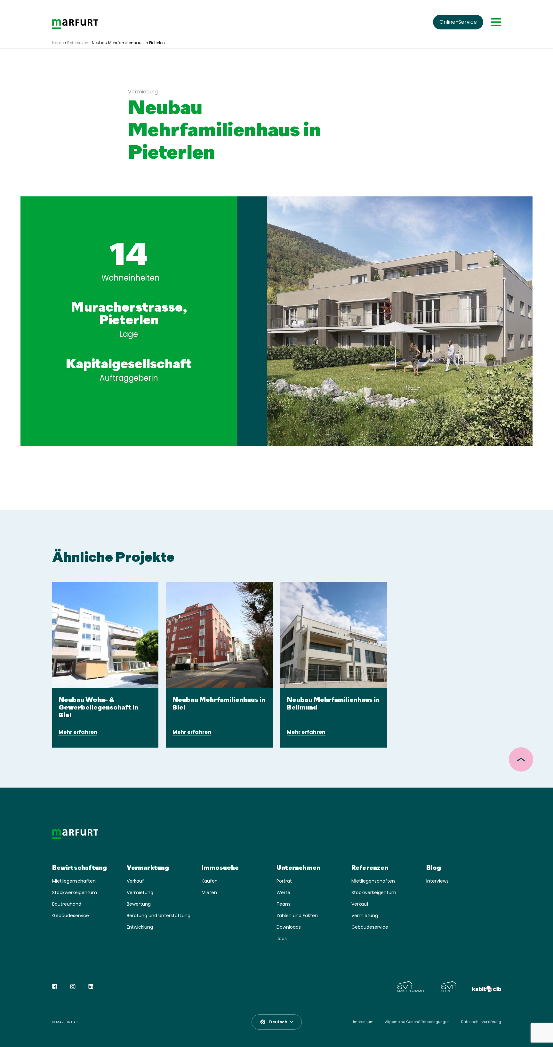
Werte (283, 892)
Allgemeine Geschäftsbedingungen (417, 1022)
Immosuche (220, 868)
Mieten (209, 892)
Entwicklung (140, 927)
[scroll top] (521, 759)
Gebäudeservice (70, 915)
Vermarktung (148, 868)
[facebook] (54, 986)
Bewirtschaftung (79, 868)
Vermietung (140, 892)
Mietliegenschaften (74, 881)
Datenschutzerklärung (481, 1022)
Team (283, 904)
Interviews (437, 881)
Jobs (281, 938)
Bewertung (139, 904)
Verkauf (135, 881)
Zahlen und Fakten (297, 915)
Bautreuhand (66, 904)
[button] (277, 1022)
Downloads (288, 927)
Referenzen (370, 868)
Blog (433, 868)
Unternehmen (298, 868)
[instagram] (73, 986)
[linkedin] (90, 986)
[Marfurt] (75, 24)
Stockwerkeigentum (74, 892)
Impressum (363, 1022)
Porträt (284, 881)
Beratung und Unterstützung (158, 915)
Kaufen (210, 881)
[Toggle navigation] (496, 22)
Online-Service (458, 22)
